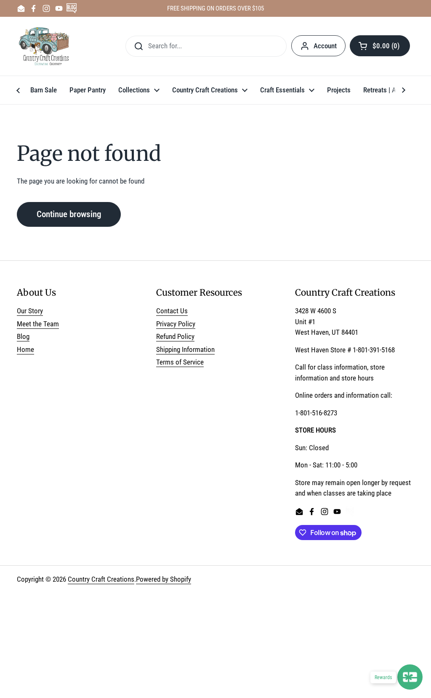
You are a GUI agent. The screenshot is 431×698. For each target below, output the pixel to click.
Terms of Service (180, 362)
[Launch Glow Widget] (410, 677)
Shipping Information (185, 349)
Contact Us (172, 311)
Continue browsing (69, 214)
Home (25, 349)
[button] (380, 45)
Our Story (30, 311)
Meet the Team (38, 324)
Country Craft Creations (101, 579)
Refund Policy (175, 336)
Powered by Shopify (163, 579)
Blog (23, 336)
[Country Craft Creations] (45, 46)
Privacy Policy (175, 324)
